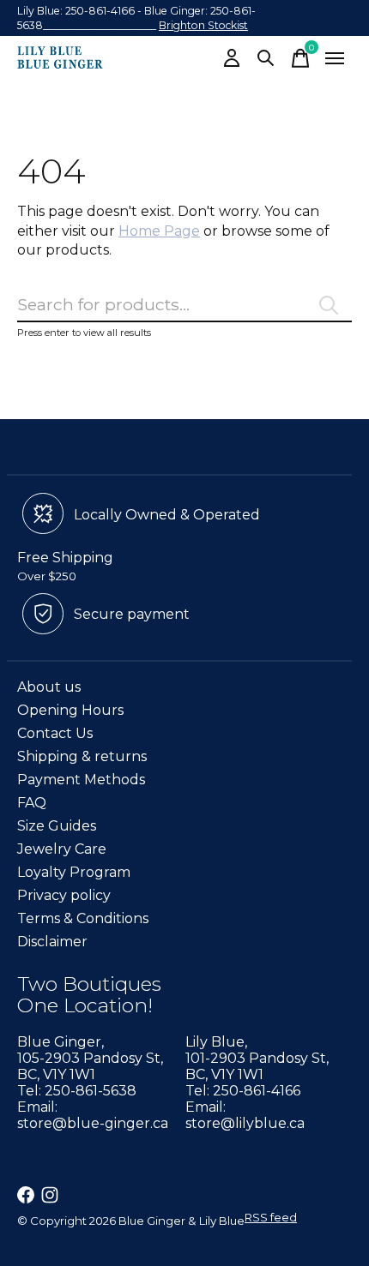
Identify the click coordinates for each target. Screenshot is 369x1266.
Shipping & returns (82, 756)
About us (49, 687)
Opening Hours (70, 710)
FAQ (31, 803)
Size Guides (56, 826)
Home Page (159, 231)
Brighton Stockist (203, 25)
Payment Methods (81, 779)
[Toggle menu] (335, 58)
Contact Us (55, 733)
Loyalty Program (73, 872)
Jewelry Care (61, 849)
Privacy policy (64, 895)
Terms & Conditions (82, 918)
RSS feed (271, 1217)
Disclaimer (52, 941)
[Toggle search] (266, 58)
